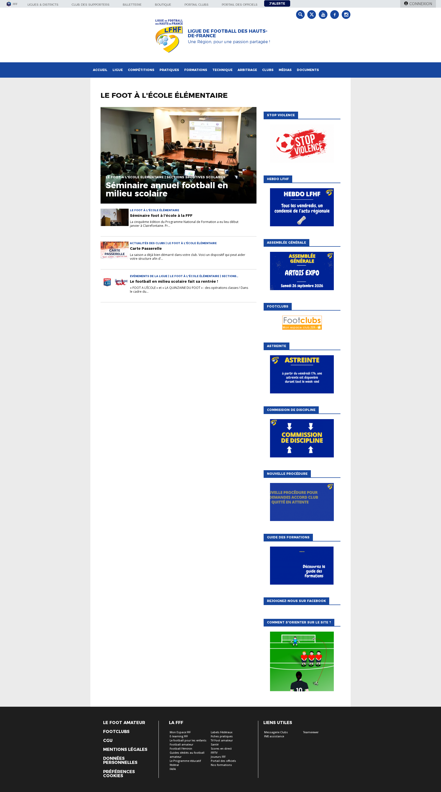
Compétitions (141, 70)
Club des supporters (90, 4)
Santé (214, 744)
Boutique (163, 4)
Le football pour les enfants (188, 740)
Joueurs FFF (218, 757)
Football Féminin (181, 748)
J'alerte (277, 3)
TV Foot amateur (222, 740)
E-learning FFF (179, 736)
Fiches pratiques (222, 736)
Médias (285, 70)
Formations (195, 70)
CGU (108, 741)
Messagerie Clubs (276, 732)
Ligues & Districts (43, 4)
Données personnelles (120, 760)
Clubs (268, 70)
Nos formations (221, 765)
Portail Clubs (197, 4)
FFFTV (214, 752)
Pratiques (169, 70)
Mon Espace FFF (180, 732)
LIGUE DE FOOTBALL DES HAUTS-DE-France (227, 33)
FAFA (173, 769)
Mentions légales (125, 750)
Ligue (118, 70)
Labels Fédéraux (221, 732)
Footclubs (116, 732)
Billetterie (132, 4)
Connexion (420, 4)
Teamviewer (310, 732)
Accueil (100, 70)
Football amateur (181, 744)
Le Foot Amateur (124, 723)
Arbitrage (247, 70)
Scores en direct (221, 748)
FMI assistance (274, 736)
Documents (308, 70)
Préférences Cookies (119, 774)
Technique (222, 70)
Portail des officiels (240, 4)
